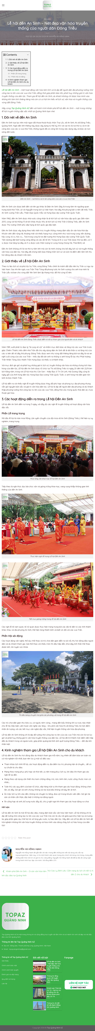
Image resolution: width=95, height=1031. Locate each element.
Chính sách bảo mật (9, 965)
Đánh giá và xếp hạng (10, 974)
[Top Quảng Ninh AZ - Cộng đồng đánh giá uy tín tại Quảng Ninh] (47, 5)
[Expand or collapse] (27, 55)
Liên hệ (4, 983)
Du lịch (47, 19)
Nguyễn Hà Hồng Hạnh (59, 36)
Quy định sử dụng (9, 979)
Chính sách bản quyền (10, 970)
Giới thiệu (5, 961)
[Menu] (3, 5)
